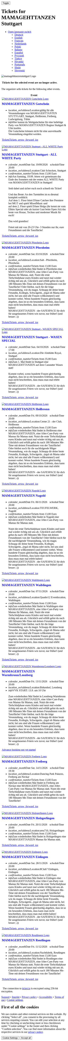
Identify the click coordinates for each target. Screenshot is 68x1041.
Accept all (26, 1038)
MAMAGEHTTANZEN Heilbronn (26, 409)
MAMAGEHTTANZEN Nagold (24, 495)
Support (5, 997)
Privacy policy (29, 997)
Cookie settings (15, 1000)
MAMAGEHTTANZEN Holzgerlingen (28, 818)
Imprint (15, 997)
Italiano (18, 49)
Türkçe (18, 58)
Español (19, 52)
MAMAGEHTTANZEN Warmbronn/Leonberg (18, 673)
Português (20, 64)
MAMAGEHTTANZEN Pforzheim (26, 247)
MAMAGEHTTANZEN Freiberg (24, 761)
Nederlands (20, 43)
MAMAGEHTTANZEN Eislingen (25, 857)
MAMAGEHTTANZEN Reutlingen (26, 940)
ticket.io (26, 988)
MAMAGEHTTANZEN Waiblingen (26, 585)
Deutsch (19, 34)
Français (19, 40)
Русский (19, 55)
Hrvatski (19, 61)
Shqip (18, 67)
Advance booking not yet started (19, 749)
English (18, 37)
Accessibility (45, 997)
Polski (18, 46)
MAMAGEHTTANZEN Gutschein (25, 104)
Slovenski (20, 70)
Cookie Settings (10, 1038)
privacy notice (35, 1032)
